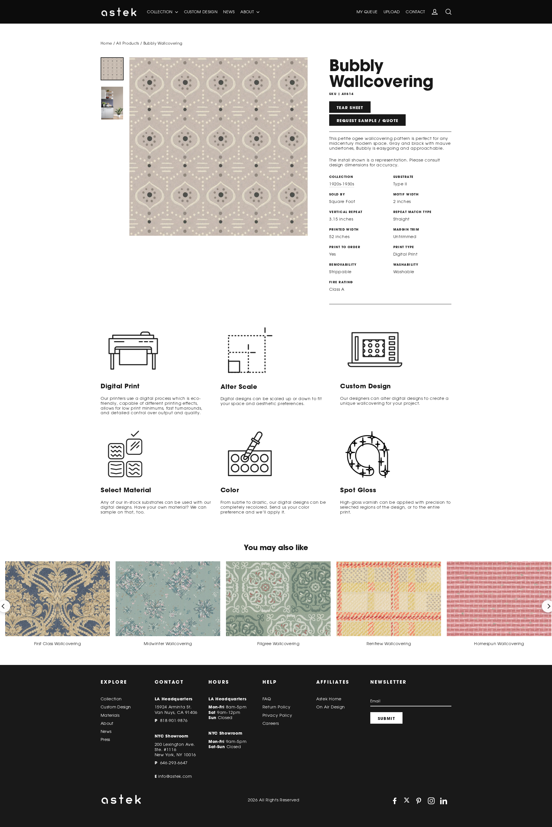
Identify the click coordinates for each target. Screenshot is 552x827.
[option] (112, 68)
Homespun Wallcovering (499, 644)
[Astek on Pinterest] (418, 800)
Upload (392, 12)
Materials (110, 715)
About (247, 12)
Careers (270, 723)
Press (105, 739)
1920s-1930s (341, 184)
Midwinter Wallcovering (168, 644)
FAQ (266, 699)
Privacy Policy (277, 715)
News (228, 12)
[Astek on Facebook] (394, 800)
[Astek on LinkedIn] (443, 800)
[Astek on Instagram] (431, 800)
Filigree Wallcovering (278, 644)
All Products (127, 43)
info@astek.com (175, 776)
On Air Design (330, 707)
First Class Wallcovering (57, 644)
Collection (160, 12)
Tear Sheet (350, 108)
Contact (415, 12)
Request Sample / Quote (367, 120)
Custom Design (201, 12)
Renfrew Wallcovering (389, 644)
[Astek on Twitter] (407, 800)
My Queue (367, 12)
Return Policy (276, 707)
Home (106, 43)
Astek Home (329, 699)
